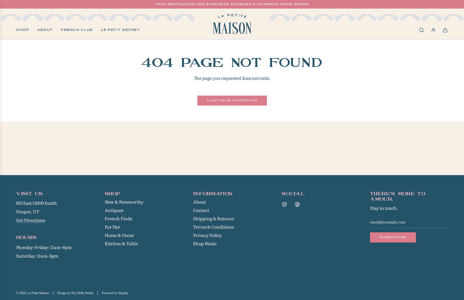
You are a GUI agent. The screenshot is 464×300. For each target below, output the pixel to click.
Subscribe (393, 237)
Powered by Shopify (115, 293)
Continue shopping (232, 100)
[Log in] (433, 30)
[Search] (421, 30)
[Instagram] (284, 204)
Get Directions (30, 220)
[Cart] (445, 30)
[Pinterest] (297, 204)
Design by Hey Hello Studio (75, 293)
